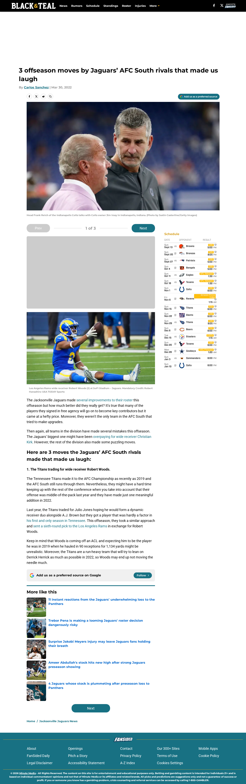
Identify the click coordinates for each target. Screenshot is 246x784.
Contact (126, 748)
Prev (38, 228)
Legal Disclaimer (40, 763)
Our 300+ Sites (168, 748)
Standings (110, 6)
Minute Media (27, 773)
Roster (126, 6)
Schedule (93, 6)
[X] (221, 5)
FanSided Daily (38, 756)
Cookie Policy (209, 756)
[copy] (50, 96)
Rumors (76, 6)
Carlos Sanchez (36, 87)
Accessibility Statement (86, 763)
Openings (75, 748)
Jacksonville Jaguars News (58, 721)
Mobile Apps (208, 748)
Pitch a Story (78, 756)
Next (143, 228)
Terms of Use (167, 756)
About (31, 748)
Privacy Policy (130, 756)
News (63, 6)
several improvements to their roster (104, 400)
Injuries (140, 6)
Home (31, 721)
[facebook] (214, 5)
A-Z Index (127, 763)
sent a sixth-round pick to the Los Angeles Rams (70, 526)
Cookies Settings (170, 763)
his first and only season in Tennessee (56, 521)
